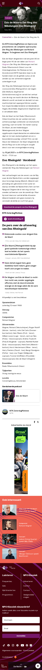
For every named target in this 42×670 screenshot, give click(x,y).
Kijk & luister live (8, 590)
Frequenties (7, 581)
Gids (4, 586)
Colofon (26, 586)
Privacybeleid (28, 650)
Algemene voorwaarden (12, 650)
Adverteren (28, 581)
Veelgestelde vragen (28, 596)
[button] (37, 665)
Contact (26, 590)
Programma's (7, 595)
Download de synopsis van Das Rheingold (20, 207)
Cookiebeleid (7, 657)
